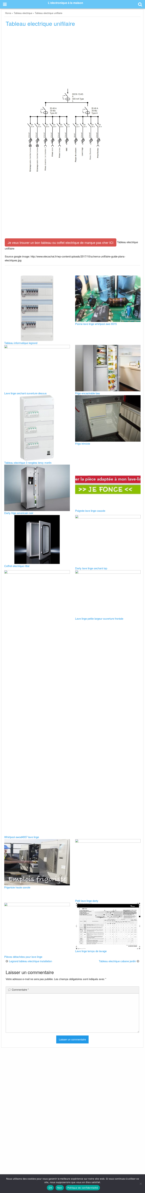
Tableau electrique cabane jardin (117, 961)
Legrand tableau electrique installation (30, 961)
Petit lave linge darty (86, 901)
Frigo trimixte (82, 443)
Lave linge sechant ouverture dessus (25, 393)
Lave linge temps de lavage (91, 951)
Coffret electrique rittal (16, 566)
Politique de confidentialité (82, 1187)
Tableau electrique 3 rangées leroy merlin (27, 462)
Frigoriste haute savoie (17, 887)
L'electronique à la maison (65, 3)
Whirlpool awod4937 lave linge (21, 837)
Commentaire (20, 989)
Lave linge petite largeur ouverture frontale (99, 618)
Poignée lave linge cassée (90, 510)
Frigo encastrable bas (87, 393)
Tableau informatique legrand (20, 343)
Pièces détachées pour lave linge (23, 956)
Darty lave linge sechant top (91, 568)
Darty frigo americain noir (18, 513)
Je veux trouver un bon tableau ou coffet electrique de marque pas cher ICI (60, 242)
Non (59, 1187)
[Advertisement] (72, 56)
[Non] (140, 1183)
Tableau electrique (23, 13)
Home (8, 13)
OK (50, 1187)
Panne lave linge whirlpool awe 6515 (96, 324)
